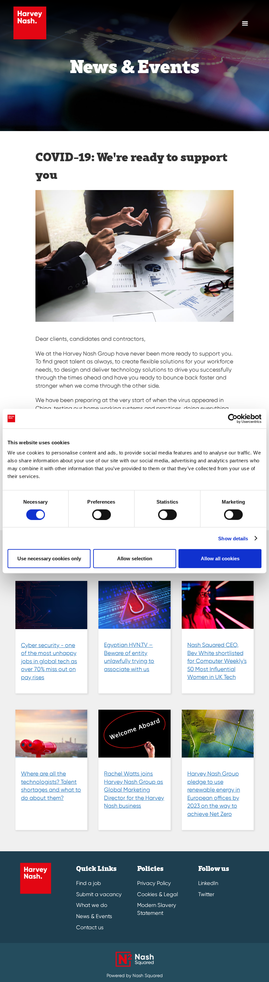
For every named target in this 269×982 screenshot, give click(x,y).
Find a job (88, 883)
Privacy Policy (154, 883)
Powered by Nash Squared (135, 975)
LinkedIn (208, 883)
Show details (233, 538)
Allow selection (134, 558)
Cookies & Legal (157, 894)
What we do (91, 905)
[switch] (101, 514)
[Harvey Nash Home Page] (29, 23)
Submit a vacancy (99, 894)
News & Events (94, 916)
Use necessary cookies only (49, 558)
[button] (245, 23)
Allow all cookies (220, 558)
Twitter (206, 894)
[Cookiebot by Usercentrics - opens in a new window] (232, 418)
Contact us (90, 927)
